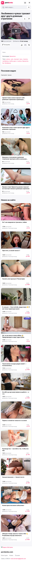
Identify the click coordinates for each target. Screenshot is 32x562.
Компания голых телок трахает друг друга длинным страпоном (16, 128)
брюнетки (25, 61)
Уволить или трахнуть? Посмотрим (13, 279)
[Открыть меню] (25, 2)
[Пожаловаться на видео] (29, 18)
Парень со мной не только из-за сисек (14, 420)
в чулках (19, 61)
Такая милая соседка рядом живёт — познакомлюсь (14, 364)
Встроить (7, 44)
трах (20, 59)
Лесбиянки (8, 63)
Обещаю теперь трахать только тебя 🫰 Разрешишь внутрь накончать (15, 534)
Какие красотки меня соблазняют (13, 505)
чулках (8, 59)
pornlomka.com (7, 552)
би (3, 63)
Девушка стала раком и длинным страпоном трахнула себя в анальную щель (14, 158)
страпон (25, 59)
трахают (16, 59)
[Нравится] (22, 45)
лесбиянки (5, 61)
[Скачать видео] (24, 18)
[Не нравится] (29, 45)
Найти (28, 7)
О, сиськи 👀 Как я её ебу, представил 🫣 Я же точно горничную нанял (16, 308)
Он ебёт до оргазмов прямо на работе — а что (15, 393)
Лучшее (17, 555)
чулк (12, 59)
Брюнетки (13, 56)
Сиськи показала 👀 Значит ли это (13, 477)
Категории (4, 555)
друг (14, 61)
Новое (11, 555)
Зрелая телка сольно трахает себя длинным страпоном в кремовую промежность (13, 98)
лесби (11, 61)
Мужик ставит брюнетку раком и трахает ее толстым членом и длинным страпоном (15, 187)
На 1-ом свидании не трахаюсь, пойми (14, 222)
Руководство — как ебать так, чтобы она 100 (15, 449)
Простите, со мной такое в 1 (11, 250)
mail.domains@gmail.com (18, 558)
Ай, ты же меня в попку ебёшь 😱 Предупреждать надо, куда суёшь (13, 336)
